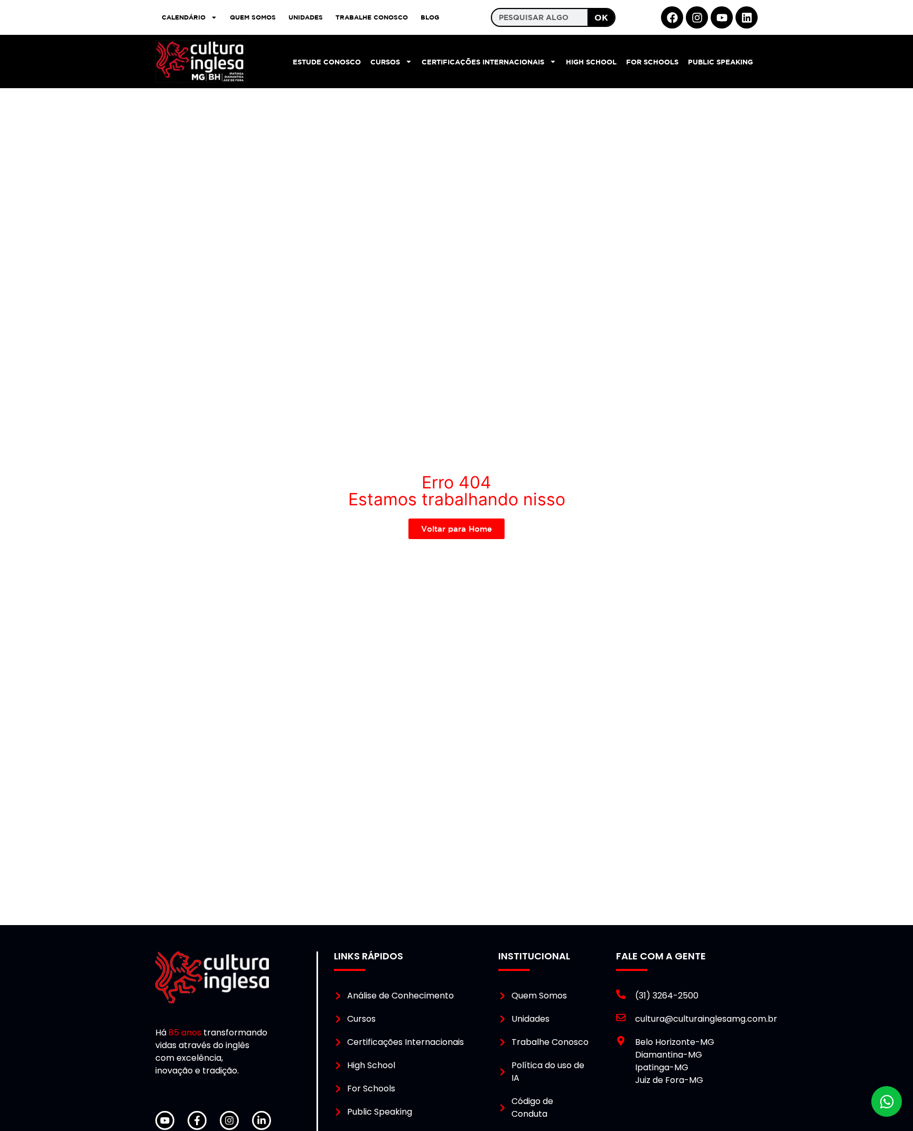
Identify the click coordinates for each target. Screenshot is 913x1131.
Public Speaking (720, 62)
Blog (430, 17)
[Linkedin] (746, 17)
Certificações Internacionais (483, 62)
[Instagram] (697, 17)
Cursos (385, 62)
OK (601, 17)
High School (591, 62)
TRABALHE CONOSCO (372, 17)
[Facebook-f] (197, 1120)
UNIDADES (305, 17)
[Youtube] (722, 17)
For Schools (652, 62)
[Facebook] (672, 17)
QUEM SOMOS (253, 17)
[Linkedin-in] (261, 1120)
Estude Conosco (327, 62)
